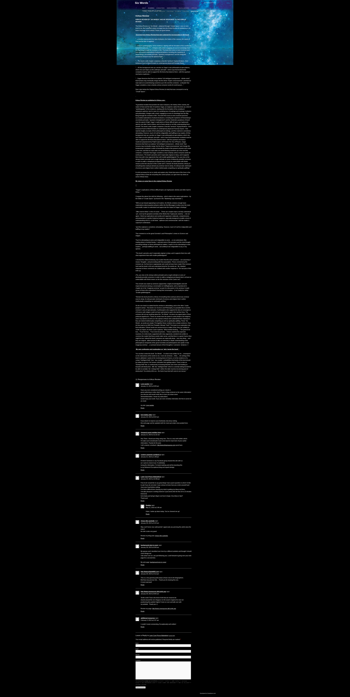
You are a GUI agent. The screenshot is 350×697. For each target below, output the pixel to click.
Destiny (148, 505)
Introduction (162, 11)
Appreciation (203, 11)
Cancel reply (172, 635)
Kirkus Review (194, 11)
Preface (156, 11)
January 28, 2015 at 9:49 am (150, 547)
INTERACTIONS (160, 8)
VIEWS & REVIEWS (171, 8)
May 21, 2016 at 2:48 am (154, 507)
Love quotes (145, 384)
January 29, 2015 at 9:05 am (150, 594)
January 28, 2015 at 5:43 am (150, 523)
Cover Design (170, 11)
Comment (138, 660)
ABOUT (144, 8)
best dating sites (146, 415)
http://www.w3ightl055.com (150, 571)
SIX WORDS (151, 8)
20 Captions (178, 11)
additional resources (148, 618)
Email (137, 649)
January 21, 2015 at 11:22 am (150, 434)
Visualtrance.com (211, 693)
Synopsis (150, 11)
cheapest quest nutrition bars (151, 432)
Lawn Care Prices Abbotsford (151, 477)
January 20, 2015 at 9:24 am (150, 417)
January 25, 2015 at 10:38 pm (150, 479)
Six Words (141, 2)
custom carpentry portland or (151, 454)
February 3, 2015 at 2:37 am (150, 620)
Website (138, 654)
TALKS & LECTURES (184, 8)
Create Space (185, 11)
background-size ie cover (149, 545)
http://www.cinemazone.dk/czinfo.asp (153, 591)
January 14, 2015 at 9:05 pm (150, 386)
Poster (145, 11)
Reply (142, 408)
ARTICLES (194, 8)
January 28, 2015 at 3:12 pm (150, 574)
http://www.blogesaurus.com (166, 445)
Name (137, 643)
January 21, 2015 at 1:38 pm (150, 457)
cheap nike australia (147, 521)
